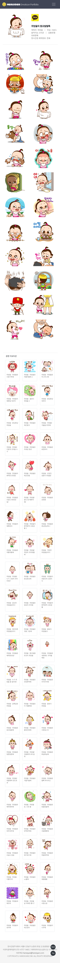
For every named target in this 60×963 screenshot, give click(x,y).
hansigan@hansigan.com (33, 953)
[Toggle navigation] (54, 4)
